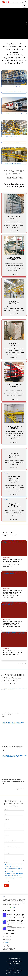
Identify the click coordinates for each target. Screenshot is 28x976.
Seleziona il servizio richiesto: (12, 847)
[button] (24, 5)
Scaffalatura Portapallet (11, 961)
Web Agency (12, 973)
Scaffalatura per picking (14, 960)
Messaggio (7, 853)
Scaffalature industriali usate (14, 965)
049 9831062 (14, 2)
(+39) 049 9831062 (8, 941)
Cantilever (20, 961)
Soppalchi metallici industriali (14, 963)
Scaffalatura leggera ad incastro (14, 958)
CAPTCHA (6, 881)
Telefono (6, 835)
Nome (5, 814)
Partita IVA (7, 829)
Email (6, 823)
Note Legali (13, 972)
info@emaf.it (22, 2)
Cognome (6, 819)
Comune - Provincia (9, 841)
